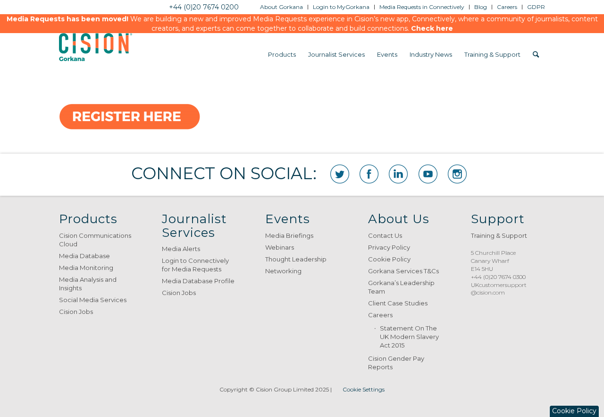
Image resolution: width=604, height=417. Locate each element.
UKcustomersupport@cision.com (499, 288)
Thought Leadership (296, 259)
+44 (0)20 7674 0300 (498, 276)
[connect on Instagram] (457, 174)
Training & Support (499, 235)
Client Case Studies (398, 303)
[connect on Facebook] (369, 174)
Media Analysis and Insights (88, 284)
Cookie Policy (389, 259)
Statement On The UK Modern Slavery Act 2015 (409, 336)
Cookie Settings (364, 389)
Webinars (279, 247)
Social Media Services (92, 300)
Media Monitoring (86, 267)
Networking (283, 271)
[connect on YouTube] (428, 174)
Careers (380, 315)
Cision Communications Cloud (95, 240)
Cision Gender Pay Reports (396, 363)
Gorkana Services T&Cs (403, 271)
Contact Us (385, 235)
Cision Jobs (76, 311)
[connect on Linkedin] (398, 174)
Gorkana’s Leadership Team (401, 287)
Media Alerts (181, 248)
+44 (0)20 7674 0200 (204, 7)
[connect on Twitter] (340, 174)
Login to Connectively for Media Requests (195, 265)
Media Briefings (289, 235)
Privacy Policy (389, 247)
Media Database (84, 256)
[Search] (536, 54)
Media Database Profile (198, 281)
